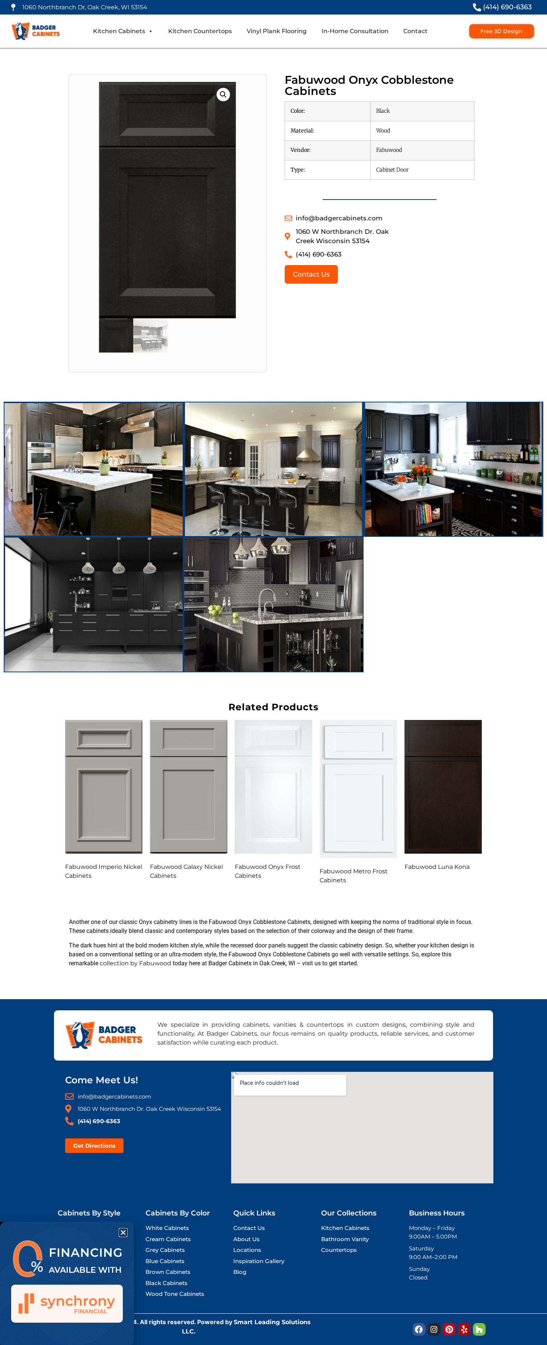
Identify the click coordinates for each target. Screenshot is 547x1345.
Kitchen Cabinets (119, 31)
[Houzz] (479, 1329)
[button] (223, 94)
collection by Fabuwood (135, 963)
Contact (415, 31)
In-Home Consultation (355, 31)
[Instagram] (434, 1329)
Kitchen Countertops (200, 31)
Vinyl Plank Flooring (277, 31)
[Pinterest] (449, 1329)
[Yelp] (464, 1329)
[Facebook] (419, 1329)
